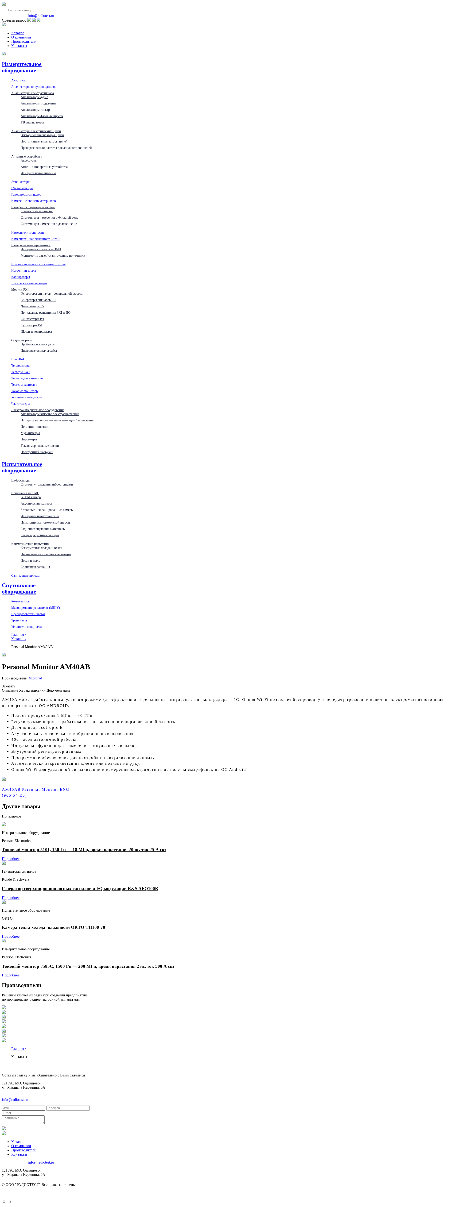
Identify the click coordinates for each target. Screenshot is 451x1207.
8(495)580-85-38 (14, 16)
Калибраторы (20, 277)
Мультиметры (30, 433)
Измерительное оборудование (22, 67)
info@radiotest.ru (41, 16)
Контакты (19, 46)
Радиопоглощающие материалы (43, 529)
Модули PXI (20, 289)
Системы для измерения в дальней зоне (49, 224)
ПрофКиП (18, 359)
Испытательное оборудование (22, 467)
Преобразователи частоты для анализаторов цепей (56, 148)
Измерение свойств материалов (33, 201)
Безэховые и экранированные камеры (47, 510)
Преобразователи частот (28, 614)
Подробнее (10, 859)
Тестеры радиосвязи (25, 384)
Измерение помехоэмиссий (40, 516)
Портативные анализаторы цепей (44, 141)
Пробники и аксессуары (37, 344)
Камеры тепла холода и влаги (41, 548)
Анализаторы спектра (36, 110)
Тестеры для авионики (27, 378)
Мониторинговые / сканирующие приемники (53, 255)
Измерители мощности (27, 232)
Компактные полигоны (37, 211)
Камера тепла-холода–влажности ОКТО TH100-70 (53, 927)
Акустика (18, 80)
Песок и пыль (30, 560)
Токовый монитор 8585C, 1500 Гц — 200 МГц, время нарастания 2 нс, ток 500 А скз (88, 966)
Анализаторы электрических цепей (36, 131)
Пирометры (29, 439)
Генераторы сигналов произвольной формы (51, 293)
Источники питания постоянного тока (38, 264)
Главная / (18, 634)
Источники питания (35, 426)
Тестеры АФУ (20, 372)
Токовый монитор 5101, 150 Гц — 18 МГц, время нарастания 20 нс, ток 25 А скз (84, 849)
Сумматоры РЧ (31, 325)
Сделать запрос (14, 20)
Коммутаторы (20, 601)
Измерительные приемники (31, 245)
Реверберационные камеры (40, 535)
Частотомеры (20, 403)
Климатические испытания (30, 544)
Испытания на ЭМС (25, 493)
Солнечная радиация (35, 567)
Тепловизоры (20, 365)
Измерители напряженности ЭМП (35, 239)
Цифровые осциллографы (39, 350)
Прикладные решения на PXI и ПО (45, 312)
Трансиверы (19, 620)
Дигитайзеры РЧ (32, 306)
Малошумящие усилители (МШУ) (35, 607)
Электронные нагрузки (37, 452)
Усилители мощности (26, 397)
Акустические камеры (36, 503)
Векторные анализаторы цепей (42, 135)
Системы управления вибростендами (47, 484)
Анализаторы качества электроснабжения (50, 414)
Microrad (35, 678)
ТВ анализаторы (32, 122)
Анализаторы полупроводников (33, 87)
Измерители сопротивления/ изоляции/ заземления (57, 420)
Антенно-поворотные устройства (44, 167)
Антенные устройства (26, 156)
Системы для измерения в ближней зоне (49, 217)
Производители (23, 41)
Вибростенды (20, 480)
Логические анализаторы (29, 283)
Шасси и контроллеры (36, 331)
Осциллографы (21, 340)
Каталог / (18, 639)
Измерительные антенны (38, 173)
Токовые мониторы (24, 391)
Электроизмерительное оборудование (37, 410)
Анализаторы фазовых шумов (42, 116)
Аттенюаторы (20, 182)
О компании (21, 37)
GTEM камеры (31, 497)
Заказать (8, 686)
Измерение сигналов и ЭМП (41, 249)
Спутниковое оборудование (19, 588)
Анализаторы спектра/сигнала (32, 93)
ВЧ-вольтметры (22, 188)
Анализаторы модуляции (38, 103)
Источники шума (23, 270)
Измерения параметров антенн (33, 207)
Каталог (17, 33)
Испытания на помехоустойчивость (45, 522)
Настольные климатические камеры (46, 554)
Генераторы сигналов (26, 194)
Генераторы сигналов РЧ (38, 300)
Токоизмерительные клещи (40, 445)
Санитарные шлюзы (25, 575)
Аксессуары (29, 160)
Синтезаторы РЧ (32, 319)
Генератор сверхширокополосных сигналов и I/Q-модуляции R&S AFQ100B (80, 888)
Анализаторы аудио (34, 97)
